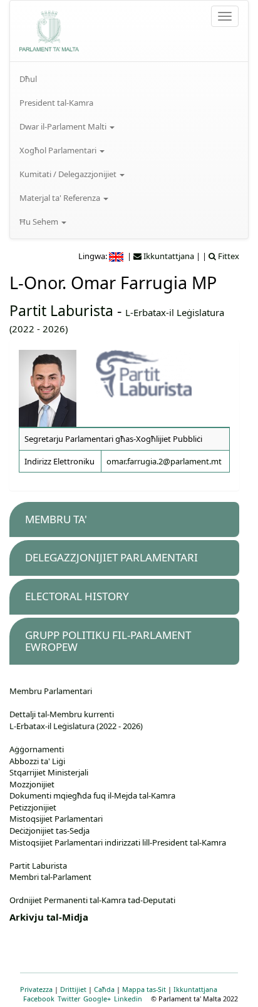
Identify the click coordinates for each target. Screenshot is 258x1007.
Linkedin (128, 998)
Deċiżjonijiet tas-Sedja (49, 830)
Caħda (104, 989)
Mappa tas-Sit (144, 989)
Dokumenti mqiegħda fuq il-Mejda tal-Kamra (92, 795)
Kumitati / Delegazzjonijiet (68, 174)
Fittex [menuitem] (227, 256)
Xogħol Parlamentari (58, 150)
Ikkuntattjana (195, 989)
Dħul (28, 78)
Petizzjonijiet (32, 807)
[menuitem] (129, 79)
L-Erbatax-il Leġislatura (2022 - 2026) (76, 726)
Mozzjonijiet (31, 784)
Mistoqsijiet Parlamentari (56, 818)
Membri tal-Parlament (50, 876)
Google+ (97, 998)
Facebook (38, 998)
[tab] (124, 520)
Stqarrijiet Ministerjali (48, 772)
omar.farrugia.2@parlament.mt (164, 461)
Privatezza (36, 989)
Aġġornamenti (36, 749)
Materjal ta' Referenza (60, 197)
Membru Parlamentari (50, 691)
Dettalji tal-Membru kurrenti (61, 714)
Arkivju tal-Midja (48, 917)
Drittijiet (73, 989)
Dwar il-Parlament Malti (63, 126)
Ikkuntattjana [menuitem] (168, 256)
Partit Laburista (61, 310)
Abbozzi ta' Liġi (37, 761)
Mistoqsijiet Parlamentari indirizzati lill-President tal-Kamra (117, 842)
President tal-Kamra (56, 102)
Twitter (69, 998)
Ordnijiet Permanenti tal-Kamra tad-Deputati (92, 900)
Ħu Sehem (39, 221)
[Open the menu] (225, 16)
